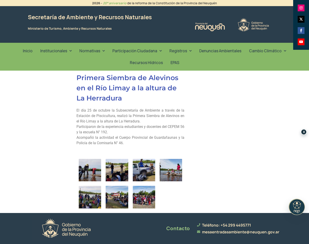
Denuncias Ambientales (220, 50)
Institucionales (53, 50)
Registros (178, 50)
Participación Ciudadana (134, 50)
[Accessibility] (297, 207)
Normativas (89, 50)
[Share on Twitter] (301, 19)
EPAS (175, 62)
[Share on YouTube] (301, 41)
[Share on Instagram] (301, 8)
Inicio (28, 50)
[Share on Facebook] (301, 30)
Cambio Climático (265, 50)
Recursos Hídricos (146, 62)
